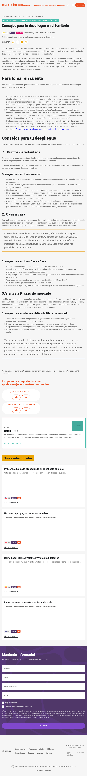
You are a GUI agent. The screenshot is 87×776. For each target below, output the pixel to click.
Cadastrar (43, 726)
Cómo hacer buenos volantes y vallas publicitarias (31, 558)
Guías (12, 32)
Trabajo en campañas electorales (18, 707)
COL (8, 587)
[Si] (16, 397)
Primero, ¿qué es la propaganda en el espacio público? (34, 469)
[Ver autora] (77, 426)
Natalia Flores (49, 33)
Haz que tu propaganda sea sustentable (26, 513)
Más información (10, 503)
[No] (26, 397)
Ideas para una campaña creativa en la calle (28, 602)
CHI (9, 498)
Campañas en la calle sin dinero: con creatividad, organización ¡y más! (30, 20)
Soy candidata (11, 703)
